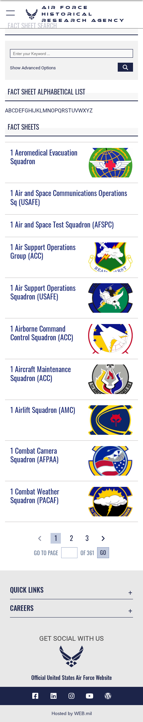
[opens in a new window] (54, 696)
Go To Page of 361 (64, 553)
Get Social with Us (71, 638)
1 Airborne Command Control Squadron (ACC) (41, 332)
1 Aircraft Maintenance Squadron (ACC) (40, 373)
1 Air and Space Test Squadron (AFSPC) (62, 224)
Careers (22, 608)
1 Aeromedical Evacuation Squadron (43, 156)
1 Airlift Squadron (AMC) (42, 409)
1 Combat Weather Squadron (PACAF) (34, 495)
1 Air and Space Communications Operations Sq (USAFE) (68, 197)
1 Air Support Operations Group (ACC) (42, 251)
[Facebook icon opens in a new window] (35, 696)
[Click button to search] (125, 67)
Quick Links (27, 590)
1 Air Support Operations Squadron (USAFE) (42, 291)
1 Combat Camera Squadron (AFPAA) (34, 454)
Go (103, 553)
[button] (11, 14)
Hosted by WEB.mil (72, 713)
